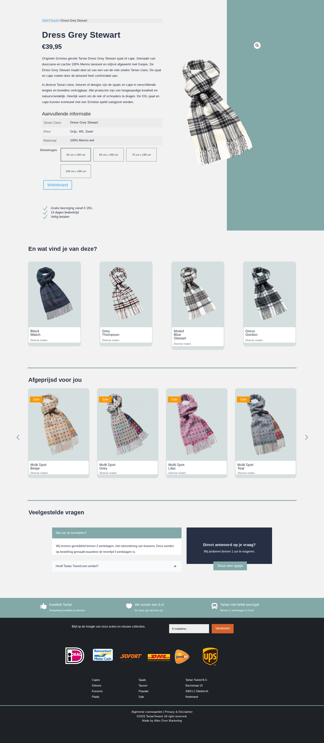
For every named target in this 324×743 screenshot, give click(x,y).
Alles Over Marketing (168, 720)
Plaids (95, 696)
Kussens (97, 691)
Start (45, 20)
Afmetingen (48, 150)
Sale (141, 696)
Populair (143, 691)
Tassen (143, 685)
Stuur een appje (230, 566)
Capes (96, 679)
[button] (257, 45)
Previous (18, 438)
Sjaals (54, 20)
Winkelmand (57, 185)
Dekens (96, 685)
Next (305, 438)
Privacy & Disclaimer (179, 711)
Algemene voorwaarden (146, 711)
